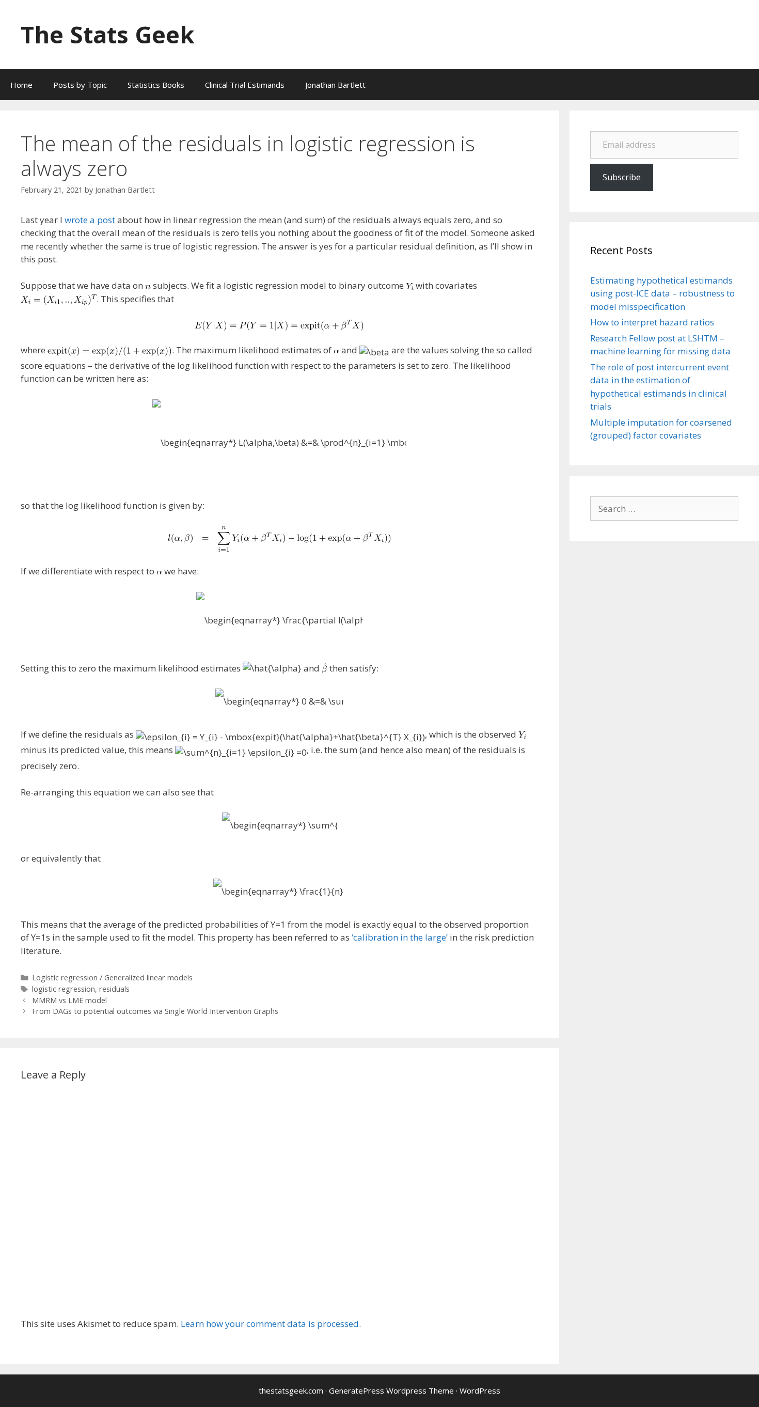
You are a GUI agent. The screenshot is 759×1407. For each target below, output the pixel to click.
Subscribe (622, 177)
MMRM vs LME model (69, 1000)
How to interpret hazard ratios (652, 322)
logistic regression (63, 989)
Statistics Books (156, 85)
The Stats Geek (108, 34)
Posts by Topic (80, 85)
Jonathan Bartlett (335, 85)
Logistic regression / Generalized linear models (112, 977)
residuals (114, 989)
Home (21, 85)
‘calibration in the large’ (400, 937)
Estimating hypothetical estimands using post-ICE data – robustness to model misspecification (662, 293)
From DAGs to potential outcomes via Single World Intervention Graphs (155, 1011)
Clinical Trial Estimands (244, 85)
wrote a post (90, 220)
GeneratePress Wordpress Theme (391, 1390)
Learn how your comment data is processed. (271, 1324)
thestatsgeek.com (291, 1390)
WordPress (480, 1390)
